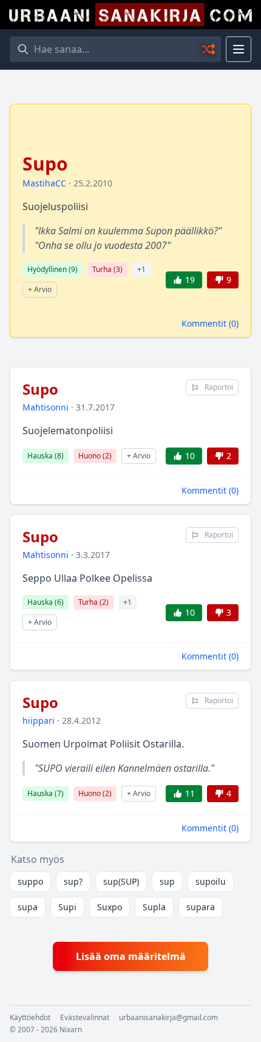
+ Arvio (40, 289)
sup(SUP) (121, 881)
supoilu (210, 881)
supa (28, 907)
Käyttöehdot (30, 1018)
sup (167, 881)
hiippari (38, 720)
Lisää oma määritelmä (131, 956)
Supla (154, 907)
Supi (67, 907)
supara (200, 907)
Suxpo (109, 907)
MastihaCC (44, 183)
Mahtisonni (45, 407)
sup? (73, 881)
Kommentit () (210, 323)
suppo (30, 881)
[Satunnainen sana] (209, 49)
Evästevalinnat (84, 1018)
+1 (141, 269)
